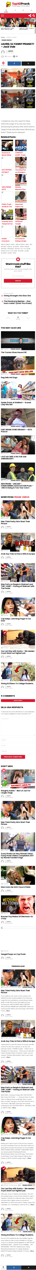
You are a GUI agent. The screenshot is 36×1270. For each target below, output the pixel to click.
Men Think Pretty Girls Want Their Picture (7, 28)
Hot (5, 566)
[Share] (14, 1268)
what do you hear (23, 249)
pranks (11, 249)
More (8, 1011)
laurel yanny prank (21, 247)
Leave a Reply (18, 700)
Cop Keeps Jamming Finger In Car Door (16, 619)
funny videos (7, 247)
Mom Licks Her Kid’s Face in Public (16, 887)
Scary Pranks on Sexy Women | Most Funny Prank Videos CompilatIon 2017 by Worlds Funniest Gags (17, 855)
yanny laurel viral (9, 253)
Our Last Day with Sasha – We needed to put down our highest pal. (17, 652)
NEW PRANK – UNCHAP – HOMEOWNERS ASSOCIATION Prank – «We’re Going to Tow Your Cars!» (17, 486)
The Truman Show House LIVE (14, 352)
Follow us (29, 15)
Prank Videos (15, 349)
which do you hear (9, 251)
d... (32, 244)
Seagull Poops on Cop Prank (13, 954)
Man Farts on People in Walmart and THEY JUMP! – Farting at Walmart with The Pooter (17, 586)
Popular (4, 770)
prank (4, 249)
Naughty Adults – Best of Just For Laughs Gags (15, 791)
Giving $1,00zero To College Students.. (17, 683)
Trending (5, 633)
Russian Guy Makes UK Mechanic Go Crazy (17, 917)
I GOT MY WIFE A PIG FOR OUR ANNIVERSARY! (13, 457)
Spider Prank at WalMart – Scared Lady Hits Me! (16, 403)
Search (33, 15)
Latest (6, 12)
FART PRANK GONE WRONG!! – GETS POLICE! (16, 430)
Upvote (8, 318)
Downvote (28, 318)
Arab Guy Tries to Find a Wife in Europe (26, 28)
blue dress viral (23, 244)
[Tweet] (28, 63)
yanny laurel (24, 251)
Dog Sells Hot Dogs (9, 377)
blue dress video (8, 244)
